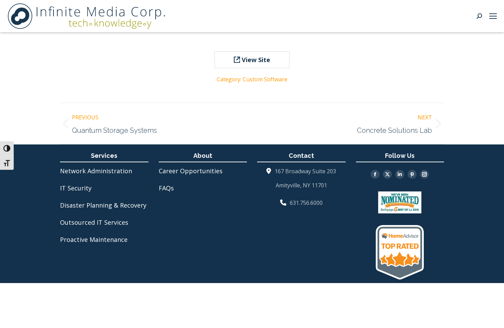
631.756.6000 (306, 203)
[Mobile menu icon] (493, 16)
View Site (255, 60)
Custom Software (265, 79)
